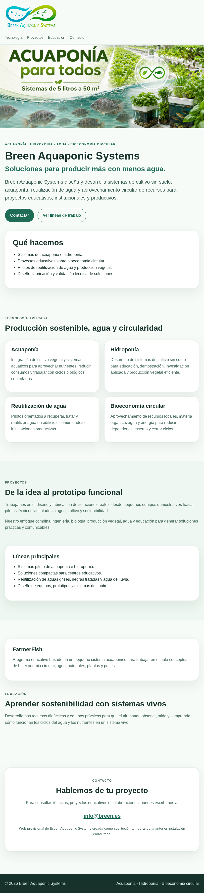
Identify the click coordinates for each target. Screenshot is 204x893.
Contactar (19, 215)
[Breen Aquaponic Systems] (31, 16)
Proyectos (35, 37)
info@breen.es (102, 816)
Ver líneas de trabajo (62, 215)
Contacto (77, 37)
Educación (56, 37)
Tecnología (13, 37)
